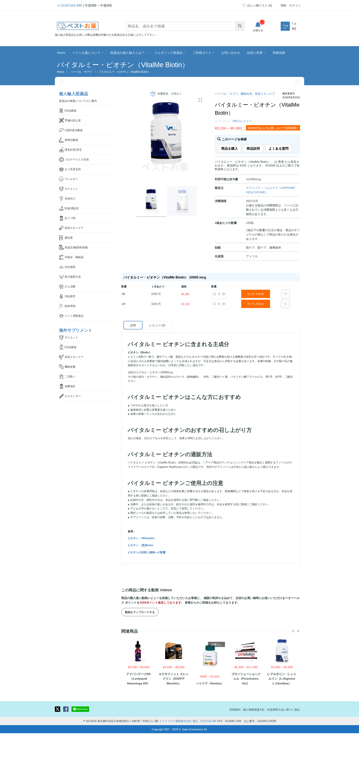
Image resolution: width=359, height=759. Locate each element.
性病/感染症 (72, 208)
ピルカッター (73, 396)
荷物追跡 (279, 52)
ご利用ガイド (202, 52)
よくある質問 (279, 148)
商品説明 (253, 148)
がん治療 (70, 286)
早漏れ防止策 (73, 120)
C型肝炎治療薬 (74, 130)
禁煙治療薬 (71, 140)
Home (61, 52)
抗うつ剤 (70, 218)
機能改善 (246, 93)
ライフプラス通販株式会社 (175, 721)
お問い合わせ (230, 52)
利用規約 (235, 709)
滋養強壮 (70, 386)
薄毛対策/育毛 (73, 150)
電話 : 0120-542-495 (204, 721)
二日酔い (70, 376)
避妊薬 (69, 237)
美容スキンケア (265, 93)
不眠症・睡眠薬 (74, 257)
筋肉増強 (70, 306)
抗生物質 (70, 267)
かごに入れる (255, 293)
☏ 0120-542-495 (69, 5)
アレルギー (71, 179)
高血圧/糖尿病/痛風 (76, 247)
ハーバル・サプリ (81, 72)
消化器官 (70, 296)
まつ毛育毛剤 (73, 169)
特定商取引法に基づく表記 (283, 709)
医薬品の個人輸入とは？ (127, 52)
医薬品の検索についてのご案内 (78, 101)
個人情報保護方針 (254, 709)
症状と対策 (255, 52)
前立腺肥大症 (73, 276)
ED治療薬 (70, 110)
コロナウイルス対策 (77, 159)
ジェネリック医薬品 (169, 52)
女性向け (70, 198)
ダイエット (71, 189)
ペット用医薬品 (74, 316)
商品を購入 (229, 148)
